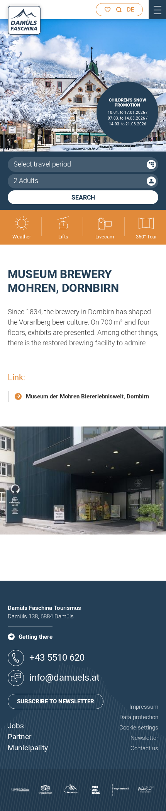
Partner (19, 736)
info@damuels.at (64, 677)
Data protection (138, 717)
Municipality (28, 748)
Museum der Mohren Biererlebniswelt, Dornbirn (87, 396)
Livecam (104, 236)
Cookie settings (138, 727)
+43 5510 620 (57, 657)
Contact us (144, 748)
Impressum (143, 707)
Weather (21, 236)
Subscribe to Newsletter (55, 701)
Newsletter (144, 738)
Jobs (16, 726)
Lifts (63, 236)
